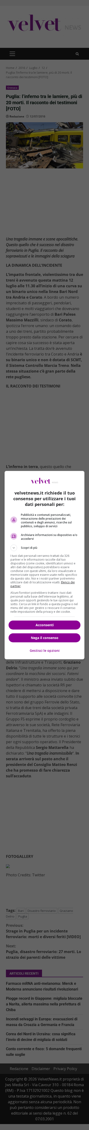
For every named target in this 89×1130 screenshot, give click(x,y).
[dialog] (45, 565)
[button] (44, 548)
